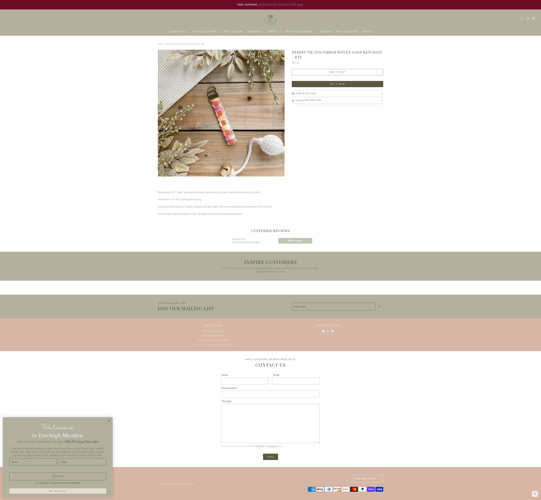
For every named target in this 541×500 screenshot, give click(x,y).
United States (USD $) (365, 478)
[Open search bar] (521, 18)
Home (160, 44)
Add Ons (326, 31)
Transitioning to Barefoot (213, 335)
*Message (226, 401)
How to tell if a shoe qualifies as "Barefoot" (213, 344)
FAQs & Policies (347, 31)
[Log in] (528, 18)
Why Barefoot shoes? (213, 331)
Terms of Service (272, 446)
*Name (224, 375)
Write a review (295, 240)
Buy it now (337, 84)
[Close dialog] (109, 420)
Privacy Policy (259, 446)
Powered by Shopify (186, 484)
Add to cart (337, 72)
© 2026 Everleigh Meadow (168, 484)
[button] (337, 93)
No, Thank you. (57, 491)
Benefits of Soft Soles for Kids (213, 340)
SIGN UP (57, 476)
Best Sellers (233, 31)
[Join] (379, 306)
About (367, 31)
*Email (276, 375)
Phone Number (229, 388)
